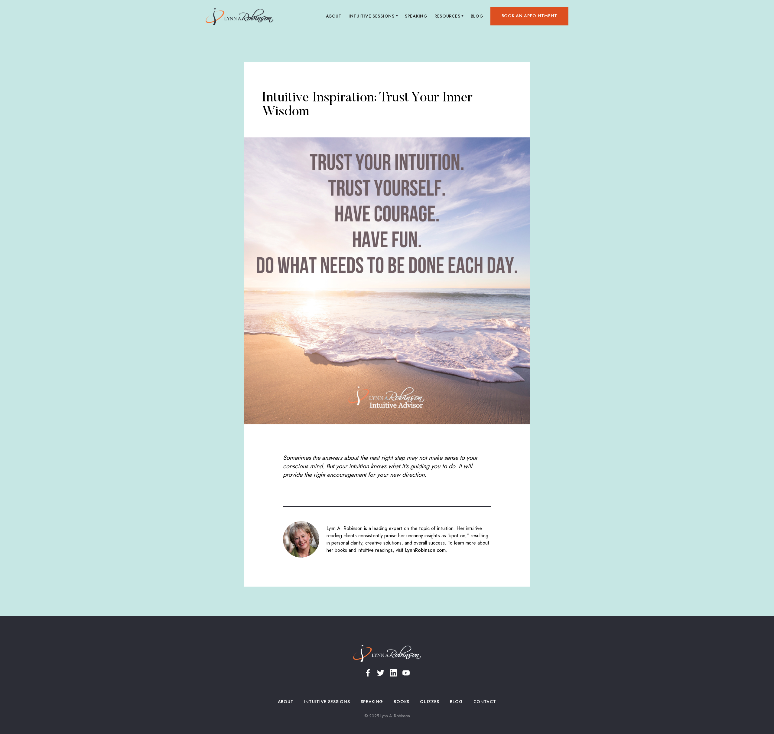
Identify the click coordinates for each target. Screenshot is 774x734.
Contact (484, 702)
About (334, 16)
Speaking (416, 16)
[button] (373, 16)
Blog (477, 16)
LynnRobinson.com (425, 550)
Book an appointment (529, 16)
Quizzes (429, 702)
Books (401, 702)
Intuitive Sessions (327, 702)
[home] (240, 16)
